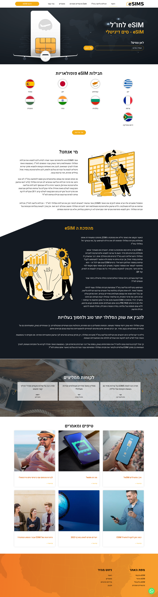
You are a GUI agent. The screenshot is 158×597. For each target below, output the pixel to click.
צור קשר (51, 3)
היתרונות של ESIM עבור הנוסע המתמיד (35, 537)
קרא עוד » (138, 483)
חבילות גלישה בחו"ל (99, 3)
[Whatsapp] (151, 591)
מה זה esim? (91, 477)
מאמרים (62, 3)
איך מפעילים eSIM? (132, 477)
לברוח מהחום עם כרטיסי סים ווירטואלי (36, 477)
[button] (142, 391)
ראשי (113, 3)
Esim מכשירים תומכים (78, 3)
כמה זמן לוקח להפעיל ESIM (129, 537)
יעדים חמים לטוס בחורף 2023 (84, 537)
